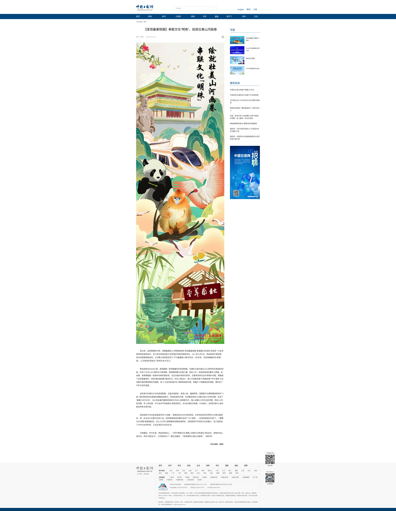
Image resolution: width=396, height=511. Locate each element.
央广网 (255, 477)
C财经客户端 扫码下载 (270, 459)
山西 (190, 470)
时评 (169, 465)
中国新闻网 (179, 480)
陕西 (224, 473)
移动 (248, 9)
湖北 (160, 473)
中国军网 (169, 480)
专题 (232, 29)
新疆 (230, 473)
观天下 (229, 16)
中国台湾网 (235, 477)
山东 (249, 470)
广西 (179, 473)
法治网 (199, 480)
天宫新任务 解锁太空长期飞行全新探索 (244, 95)
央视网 (204, 477)
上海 (217, 470)
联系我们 (146, 474)
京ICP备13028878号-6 (213, 487)
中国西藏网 (245, 477)
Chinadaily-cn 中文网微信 (270, 478)
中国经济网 (224, 477)
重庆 (192, 473)
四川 (198, 473)
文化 (256, 16)
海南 (185, 473)
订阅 (255, 9)
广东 (172, 473)
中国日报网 (139, 22)
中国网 (187, 477)
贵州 (204, 473)
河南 (255, 470)
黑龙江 (210, 470)
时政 (150, 16)
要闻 (145, 22)
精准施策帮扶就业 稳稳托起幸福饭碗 (243, 123)
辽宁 (196, 470)
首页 (138, 16)
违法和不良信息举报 (175, 484)
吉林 (202, 470)
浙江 (229, 470)
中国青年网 (213, 477)
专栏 (205, 16)
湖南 (166, 473)
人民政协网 (190, 480)
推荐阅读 (235, 83)
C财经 (178, 16)
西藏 (217, 473)
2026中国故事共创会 (252, 68)
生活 (198, 465)
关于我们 (139, 474)
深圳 (236, 473)
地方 (244, 16)
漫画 (216, 16)
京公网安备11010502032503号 (178, 487)
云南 (211, 473)
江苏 (223, 470)
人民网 (171, 477)
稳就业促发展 (250, 58)
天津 (177, 470)
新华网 (179, 477)
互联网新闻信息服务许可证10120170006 (195, 484)
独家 (236, 465)
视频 (193, 16)
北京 (170, 470)
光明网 (161, 480)
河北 (183, 470)
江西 (242, 470)
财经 (188, 465)
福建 (236, 470)
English (241, 9)
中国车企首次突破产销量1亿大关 (242, 90)
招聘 (245, 465)
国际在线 (196, 477)
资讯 (164, 16)
